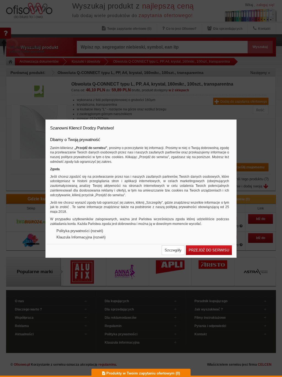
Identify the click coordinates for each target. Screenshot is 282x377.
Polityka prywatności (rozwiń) (79, 231)
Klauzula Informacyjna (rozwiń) (80, 237)
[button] (173, 250)
